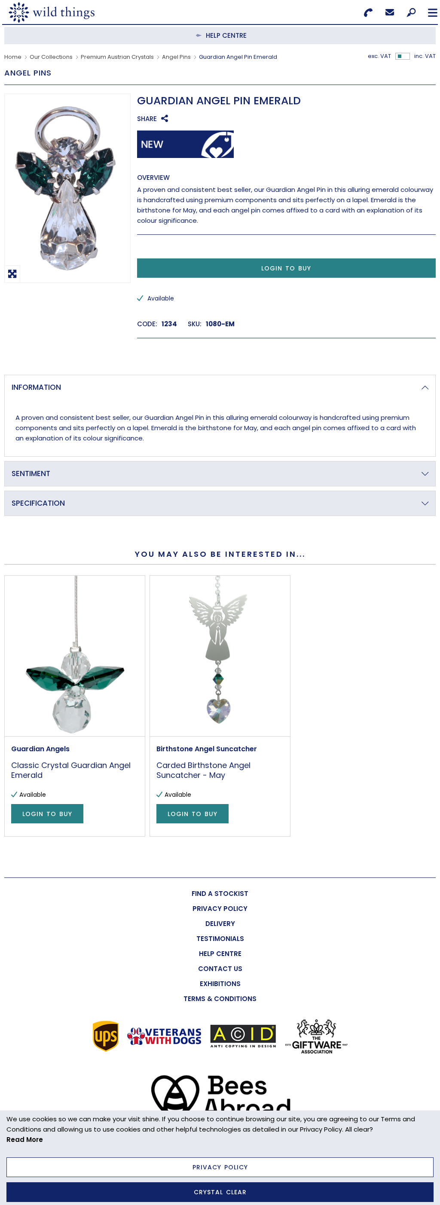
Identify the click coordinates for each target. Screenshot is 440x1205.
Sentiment (31, 473)
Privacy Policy (220, 1167)
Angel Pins (176, 57)
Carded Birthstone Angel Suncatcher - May (203, 770)
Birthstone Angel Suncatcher (206, 749)
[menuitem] (220, 893)
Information (36, 387)
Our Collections (51, 57)
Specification (38, 503)
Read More (24, 1139)
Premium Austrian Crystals (117, 57)
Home (12, 57)
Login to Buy (286, 268)
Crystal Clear (220, 1192)
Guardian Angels (40, 749)
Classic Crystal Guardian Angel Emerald (71, 770)
